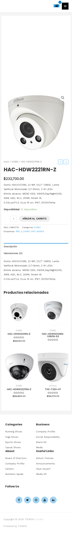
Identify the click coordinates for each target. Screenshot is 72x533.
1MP (18, 231)
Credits (40, 519)
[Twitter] (27, 500)
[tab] (36, 246)
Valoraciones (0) (13, 253)
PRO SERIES (37, 231)
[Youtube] (44, 500)
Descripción (10, 246)
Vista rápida (19, 324)
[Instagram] (36, 500)
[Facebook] (19, 500)
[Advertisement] (36, 54)
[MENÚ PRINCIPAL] (65, 6)
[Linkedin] (53, 500)
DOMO (15, 161)
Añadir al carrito (34, 218)
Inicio (6, 161)
